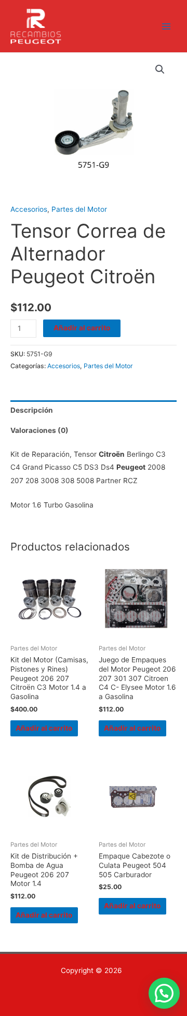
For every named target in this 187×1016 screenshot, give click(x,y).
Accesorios (28, 209)
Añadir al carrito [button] (44, 728)
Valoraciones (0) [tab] (39, 430)
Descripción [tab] (31, 410)
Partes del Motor (79, 209)
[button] (160, 69)
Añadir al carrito (82, 328)
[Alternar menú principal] (166, 26)
